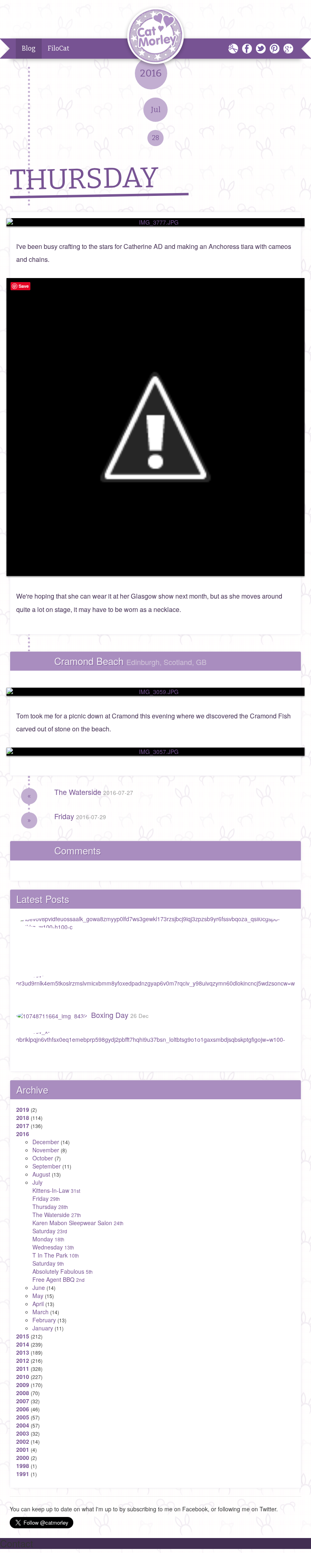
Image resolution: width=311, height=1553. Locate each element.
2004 (22, 1425)
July (37, 1182)
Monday (48, 1239)
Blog (29, 48)
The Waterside (93, 791)
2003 (22, 1433)
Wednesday (53, 1247)
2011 (22, 1368)
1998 (22, 1466)
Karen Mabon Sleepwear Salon (78, 1223)
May (37, 1296)
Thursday (50, 1206)
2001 (22, 1449)
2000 (22, 1457)
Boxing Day (120, 1014)
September (46, 1166)
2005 (22, 1417)
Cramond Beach (130, 661)
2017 (22, 1126)
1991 (22, 1474)
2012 (22, 1360)
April (38, 1304)
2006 (22, 1409)
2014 (22, 1344)
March (40, 1312)
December (45, 1142)
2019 (22, 1109)
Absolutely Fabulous (62, 1271)
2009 (22, 1385)
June (38, 1287)
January (42, 1328)
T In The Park (55, 1255)
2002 (22, 1441)
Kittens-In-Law (56, 1190)
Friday (80, 816)
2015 (22, 1336)
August (41, 1174)
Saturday (49, 1231)
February (44, 1320)
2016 (22, 1134)
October (42, 1158)
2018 (22, 1117)
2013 (22, 1352)
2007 (22, 1401)
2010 (22, 1376)
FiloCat (58, 48)
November (45, 1150)
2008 (22, 1393)
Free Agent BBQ (58, 1279)
